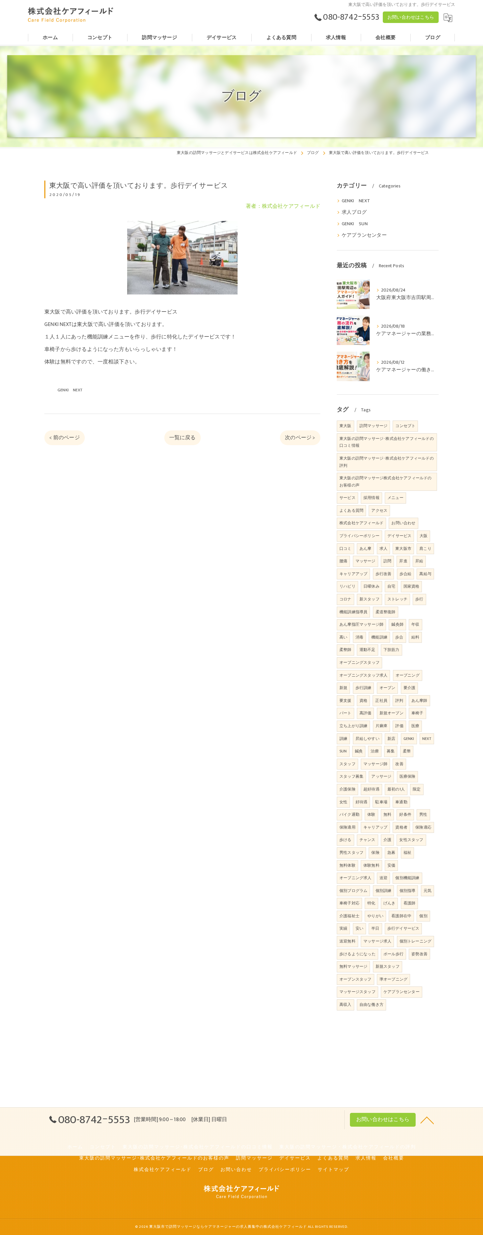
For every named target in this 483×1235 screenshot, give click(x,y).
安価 (391, 865)
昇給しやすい (368, 738)
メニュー (395, 497)
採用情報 (371, 497)
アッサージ (381, 776)
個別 (423, 916)
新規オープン (391, 713)
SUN (343, 751)
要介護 (409, 687)
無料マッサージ (353, 966)
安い (359, 928)
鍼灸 (359, 751)
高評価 (365, 713)
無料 (387, 814)
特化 (371, 903)
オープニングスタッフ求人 (363, 675)
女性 (343, 802)
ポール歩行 (393, 954)
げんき (389, 903)
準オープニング (393, 979)
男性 (423, 814)
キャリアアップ (353, 574)
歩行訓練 (364, 687)
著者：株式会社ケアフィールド (283, 206)
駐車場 (381, 802)
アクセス (379, 510)
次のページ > (300, 437)
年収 (415, 624)
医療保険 (408, 776)
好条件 (405, 814)
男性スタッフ (351, 852)
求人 (383, 548)
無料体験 (347, 865)
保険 (375, 852)
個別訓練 (384, 890)
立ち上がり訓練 (353, 726)
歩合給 (406, 574)
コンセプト (405, 425)
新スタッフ (369, 599)
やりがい (375, 916)
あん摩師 (419, 700)
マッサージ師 (375, 764)
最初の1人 (396, 789)
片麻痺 (382, 726)
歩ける (345, 839)
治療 (375, 751)
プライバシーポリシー (359, 535)
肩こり (425, 548)
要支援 (345, 700)
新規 (343, 687)
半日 (375, 928)
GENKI (408, 738)
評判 (399, 700)
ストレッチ (397, 599)
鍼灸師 (397, 624)
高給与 (425, 574)
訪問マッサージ (373, 425)
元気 (427, 890)
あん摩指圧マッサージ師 (361, 624)
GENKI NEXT (70, 390)
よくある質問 (351, 510)
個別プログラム (353, 890)
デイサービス (399, 535)
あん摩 (365, 548)
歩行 (419, 599)
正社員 (381, 700)
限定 (417, 789)
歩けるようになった (357, 954)
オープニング (408, 675)
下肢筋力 (391, 649)
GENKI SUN (355, 224)
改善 (399, 764)
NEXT (426, 738)
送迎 (383, 878)
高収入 (345, 1004)
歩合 (399, 637)
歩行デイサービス (403, 928)
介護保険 (347, 789)
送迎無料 (347, 941)
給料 (415, 637)
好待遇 (362, 802)
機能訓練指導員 (353, 612)
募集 (391, 751)
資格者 (401, 827)
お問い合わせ (403, 523)
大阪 (423, 535)
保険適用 (347, 827)
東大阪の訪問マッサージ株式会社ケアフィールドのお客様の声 (385, 481)
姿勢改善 (419, 954)
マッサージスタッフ (357, 991)
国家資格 (411, 586)
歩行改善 (384, 574)
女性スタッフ (411, 839)
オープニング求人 (355, 878)
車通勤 (401, 802)
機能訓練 (379, 637)
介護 (387, 839)
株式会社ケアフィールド (361, 523)
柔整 (407, 751)
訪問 (387, 561)
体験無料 (371, 865)
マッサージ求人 (377, 941)
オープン (388, 687)
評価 (399, 726)
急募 (391, 852)
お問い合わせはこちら (410, 17)
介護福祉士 (349, 916)
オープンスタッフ (355, 979)
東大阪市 (403, 548)
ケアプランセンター (364, 235)
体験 (371, 814)
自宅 (391, 586)
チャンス (367, 839)
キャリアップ (375, 827)
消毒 (359, 637)
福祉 (407, 852)
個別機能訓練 (407, 878)
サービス (347, 497)
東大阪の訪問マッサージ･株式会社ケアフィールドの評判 (386, 462)
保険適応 (423, 827)
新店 (391, 738)
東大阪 (345, 425)
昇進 (403, 561)
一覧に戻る (182, 437)
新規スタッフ (388, 966)
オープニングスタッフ (359, 662)
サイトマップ (333, 1169)
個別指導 (408, 890)
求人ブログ (354, 212)
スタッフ (347, 764)
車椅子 (417, 713)
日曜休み (371, 586)
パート (345, 713)
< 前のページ (64, 437)
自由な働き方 (371, 1004)
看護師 (409, 903)
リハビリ (347, 586)
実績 (343, 928)
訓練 (343, 738)
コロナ (345, 599)
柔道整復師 (386, 612)
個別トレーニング (416, 941)
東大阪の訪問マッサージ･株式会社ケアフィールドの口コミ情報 (386, 442)
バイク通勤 (349, 814)
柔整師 (345, 649)
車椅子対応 (349, 903)
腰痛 (343, 561)
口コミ (345, 548)
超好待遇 (371, 789)
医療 (415, 726)
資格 (363, 700)
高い (343, 637)
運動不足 (367, 649)
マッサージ (366, 561)
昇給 (419, 561)
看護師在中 (401, 916)
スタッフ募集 (351, 776)
